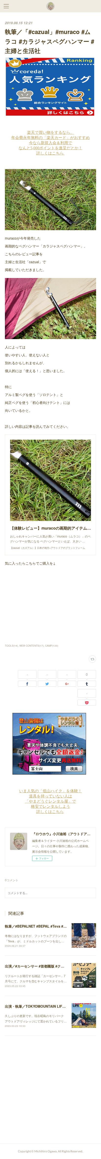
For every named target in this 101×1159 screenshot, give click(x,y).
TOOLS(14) (11, 645)
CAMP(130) (51, 645)
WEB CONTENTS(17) (31, 645)
